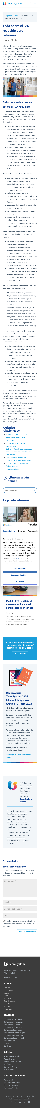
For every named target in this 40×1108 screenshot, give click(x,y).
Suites (6, 1043)
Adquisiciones (9, 1059)
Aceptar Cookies (20, 569)
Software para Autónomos (14, 1022)
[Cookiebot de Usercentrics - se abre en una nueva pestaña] (28, 524)
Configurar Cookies (18, 575)
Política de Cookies (11, 1088)
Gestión (7, 988)
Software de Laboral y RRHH (14, 1038)
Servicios (7, 1046)
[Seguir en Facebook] (11, 1102)
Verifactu (7, 1064)
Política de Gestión (11, 1085)
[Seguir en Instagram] (15, 1102)
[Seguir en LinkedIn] (20, 1102)
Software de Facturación (13, 1030)
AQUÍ (18, 558)
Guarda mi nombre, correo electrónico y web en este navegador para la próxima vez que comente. (19, 923)
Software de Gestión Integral (14, 1033)
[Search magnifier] (34, 490)
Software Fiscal (10, 1041)
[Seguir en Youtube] (29, 1102)
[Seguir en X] (24, 1102)
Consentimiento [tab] (9, 531)
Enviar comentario (27, 932)
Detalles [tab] (21, 531)
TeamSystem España (12, 1056)
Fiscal (16, 16)
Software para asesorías (13, 1019)
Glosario (7, 1004)
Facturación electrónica (13, 1062)
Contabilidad (8, 990)
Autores (7, 1006)
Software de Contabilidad (13, 1035)
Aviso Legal (8, 1080)
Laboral (7, 993)
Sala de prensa (9, 1001)
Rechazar (20, 582)
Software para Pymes (12, 1025)
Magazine (8, 16)
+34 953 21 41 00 (10, 977)
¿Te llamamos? (20, 654)
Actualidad (8, 998)
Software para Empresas (13, 1027)
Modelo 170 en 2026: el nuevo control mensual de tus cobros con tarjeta (19, 604)
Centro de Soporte (11, 1067)
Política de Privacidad (12, 1083)
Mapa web (8, 1009)
